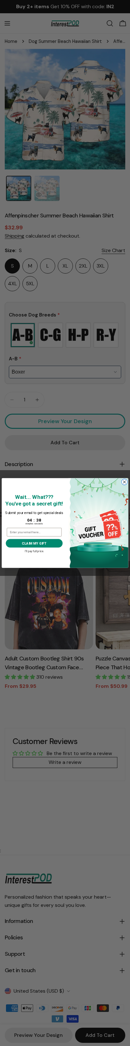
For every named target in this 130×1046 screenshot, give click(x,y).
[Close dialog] (124, 482)
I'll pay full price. (34, 551)
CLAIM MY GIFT (34, 543)
